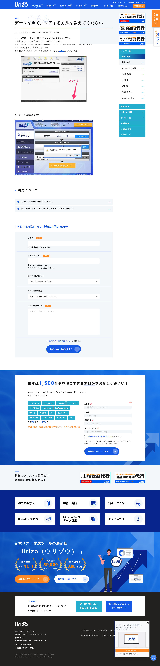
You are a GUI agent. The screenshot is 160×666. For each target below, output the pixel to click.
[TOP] (21, 4)
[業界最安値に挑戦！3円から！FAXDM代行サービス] (132, 18)
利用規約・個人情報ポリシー (60, 341)
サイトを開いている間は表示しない (128, 654)
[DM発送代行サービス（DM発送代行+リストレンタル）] (132, 29)
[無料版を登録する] (132, 640)
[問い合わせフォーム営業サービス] (132, 40)
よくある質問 (24, 32)
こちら (62, 51)
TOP (16, 32)
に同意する (65, 341)
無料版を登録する (132, 650)
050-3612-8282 (25, 645)
